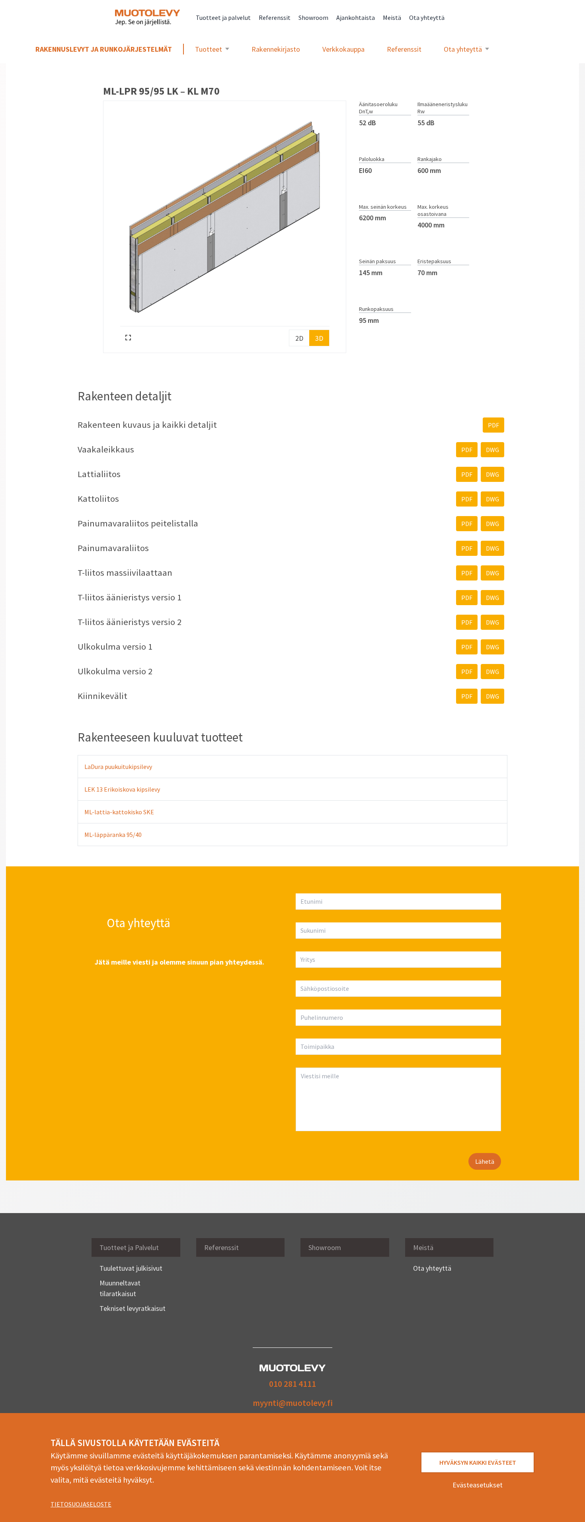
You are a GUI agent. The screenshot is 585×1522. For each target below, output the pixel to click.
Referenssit (275, 17)
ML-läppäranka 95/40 (113, 835)
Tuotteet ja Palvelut (129, 1247)
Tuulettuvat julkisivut (130, 1268)
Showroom (313, 17)
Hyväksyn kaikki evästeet (477, 1462)
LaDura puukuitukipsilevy (118, 767)
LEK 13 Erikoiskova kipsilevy (122, 789)
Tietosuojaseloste (81, 1504)
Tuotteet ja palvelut (223, 17)
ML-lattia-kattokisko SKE (119, 812)
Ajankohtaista (355, 17)
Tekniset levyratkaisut (132, 1308)
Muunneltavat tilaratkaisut (119, 1288)
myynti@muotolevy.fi (293, 1403)
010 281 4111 (292, 1383)
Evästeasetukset (477, 1484)
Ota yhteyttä (427, 17)
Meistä (392, 17)
